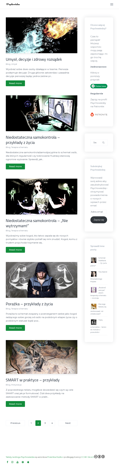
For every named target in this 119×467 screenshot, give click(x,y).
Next (68, 423)
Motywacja (16, 385)
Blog (8, 64)
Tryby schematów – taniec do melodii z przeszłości (98, 326)
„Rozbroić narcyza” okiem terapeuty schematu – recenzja (98, 293)
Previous (15, 423)
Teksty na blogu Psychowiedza (20, 457)
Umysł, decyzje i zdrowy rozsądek (34, 59)
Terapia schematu (19, 147)
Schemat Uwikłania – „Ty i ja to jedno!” (98, 261)
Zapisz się (99, 219)
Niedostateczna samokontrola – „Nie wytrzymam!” (37, 223)
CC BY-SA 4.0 (87, 457)
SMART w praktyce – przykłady (33, 380)
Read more (15, 83)
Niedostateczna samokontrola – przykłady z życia (33, 139)
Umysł (14, 64)
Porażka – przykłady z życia (29, 304)
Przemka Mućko (55, 457)
